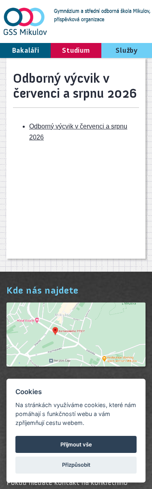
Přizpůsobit (76, 464)
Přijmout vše (76, 444)
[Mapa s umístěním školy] (76, 364)
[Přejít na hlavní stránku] (76, 20)
